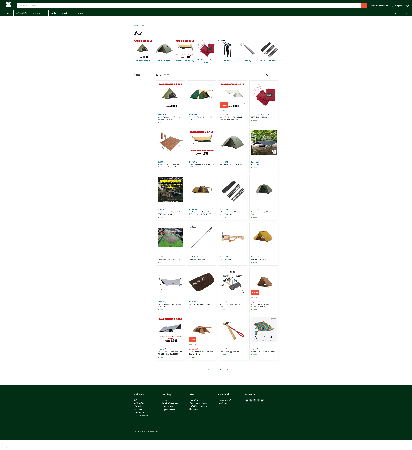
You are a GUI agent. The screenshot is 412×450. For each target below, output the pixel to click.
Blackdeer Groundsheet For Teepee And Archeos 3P (168, 165)
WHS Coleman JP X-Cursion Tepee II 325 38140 (169, 118)
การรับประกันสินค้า (168, 406)
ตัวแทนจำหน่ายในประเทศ (198, 403)
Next (227, 369)
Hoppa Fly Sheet (257, 164)
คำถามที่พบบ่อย (222, 403)
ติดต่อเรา (164, 400)
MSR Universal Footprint (260, 117)
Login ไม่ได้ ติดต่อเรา (141, 416)
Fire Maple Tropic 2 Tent (260, 259)
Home (136, 25)
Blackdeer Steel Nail (197, 259)
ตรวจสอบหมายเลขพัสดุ (225, 400)
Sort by (159, 75)
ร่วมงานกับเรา (194, 400)
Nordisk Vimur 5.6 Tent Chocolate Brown (260, 305)
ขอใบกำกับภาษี (139, 412)
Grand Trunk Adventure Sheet (263, 352)
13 (221, 369)
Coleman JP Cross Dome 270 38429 (200, 118)
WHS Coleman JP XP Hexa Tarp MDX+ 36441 (170, 305)
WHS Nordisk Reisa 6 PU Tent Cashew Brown (201, 353)
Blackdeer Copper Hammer (230, 352)
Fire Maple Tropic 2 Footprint (169, 259)
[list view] (276, 74)
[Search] (364, 5)
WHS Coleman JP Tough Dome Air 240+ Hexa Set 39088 (170, 353)
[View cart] (407, 5)
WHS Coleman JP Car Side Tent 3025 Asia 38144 (170, 213)
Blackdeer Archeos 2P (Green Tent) (262, 213)
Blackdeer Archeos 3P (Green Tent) (231, 165)
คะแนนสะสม (138, 409)
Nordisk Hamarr (226, 259)
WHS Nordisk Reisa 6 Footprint (201, 304)
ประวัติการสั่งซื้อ (139, 403)
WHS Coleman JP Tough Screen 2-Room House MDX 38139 (201, 213)
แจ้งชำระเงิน (138, 406)
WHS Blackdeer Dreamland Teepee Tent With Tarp (231, 118)
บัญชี (135, 400)
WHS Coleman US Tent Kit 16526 (230, 305)
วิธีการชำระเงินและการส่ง (170, 403)
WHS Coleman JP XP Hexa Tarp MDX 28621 (201, 165)
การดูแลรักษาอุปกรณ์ (168, 409)
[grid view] (273, 74)
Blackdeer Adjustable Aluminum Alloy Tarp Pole (232, 213)
